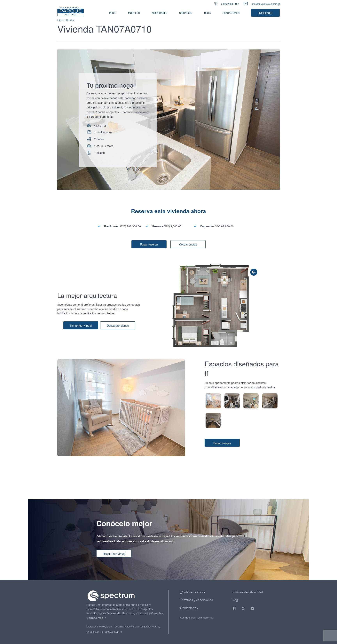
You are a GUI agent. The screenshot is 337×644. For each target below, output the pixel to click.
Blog (207, 12)
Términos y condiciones (196, 600)
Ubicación (185, 12)
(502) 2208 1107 (230, 3)
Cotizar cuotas (188, 244)
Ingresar (265, 13)
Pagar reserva (149, 244)
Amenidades (159, 12)
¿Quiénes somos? (192, 592)
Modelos (70, 20)
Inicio (112, 12)
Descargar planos (118, 325)
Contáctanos (231, 12)
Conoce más (95, 618)
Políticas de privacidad (247, 592)
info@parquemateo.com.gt (266, 3)
